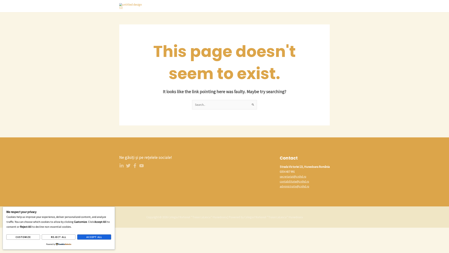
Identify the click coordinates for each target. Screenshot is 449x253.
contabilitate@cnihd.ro (294, 181)
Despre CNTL (187, 6)
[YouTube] (141, 165)
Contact (241, 6)
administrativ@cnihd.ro (294, 186)
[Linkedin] (121, 165)
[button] (228, 6)
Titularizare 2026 (285, 6)
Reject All (58, 237)
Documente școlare (314, 6)
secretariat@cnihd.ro (293, 177)
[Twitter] (128, 165)
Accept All (94, 237)
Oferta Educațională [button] (214, 6)
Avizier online (260, 6)
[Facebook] (135, 165)
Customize (23, 237)
